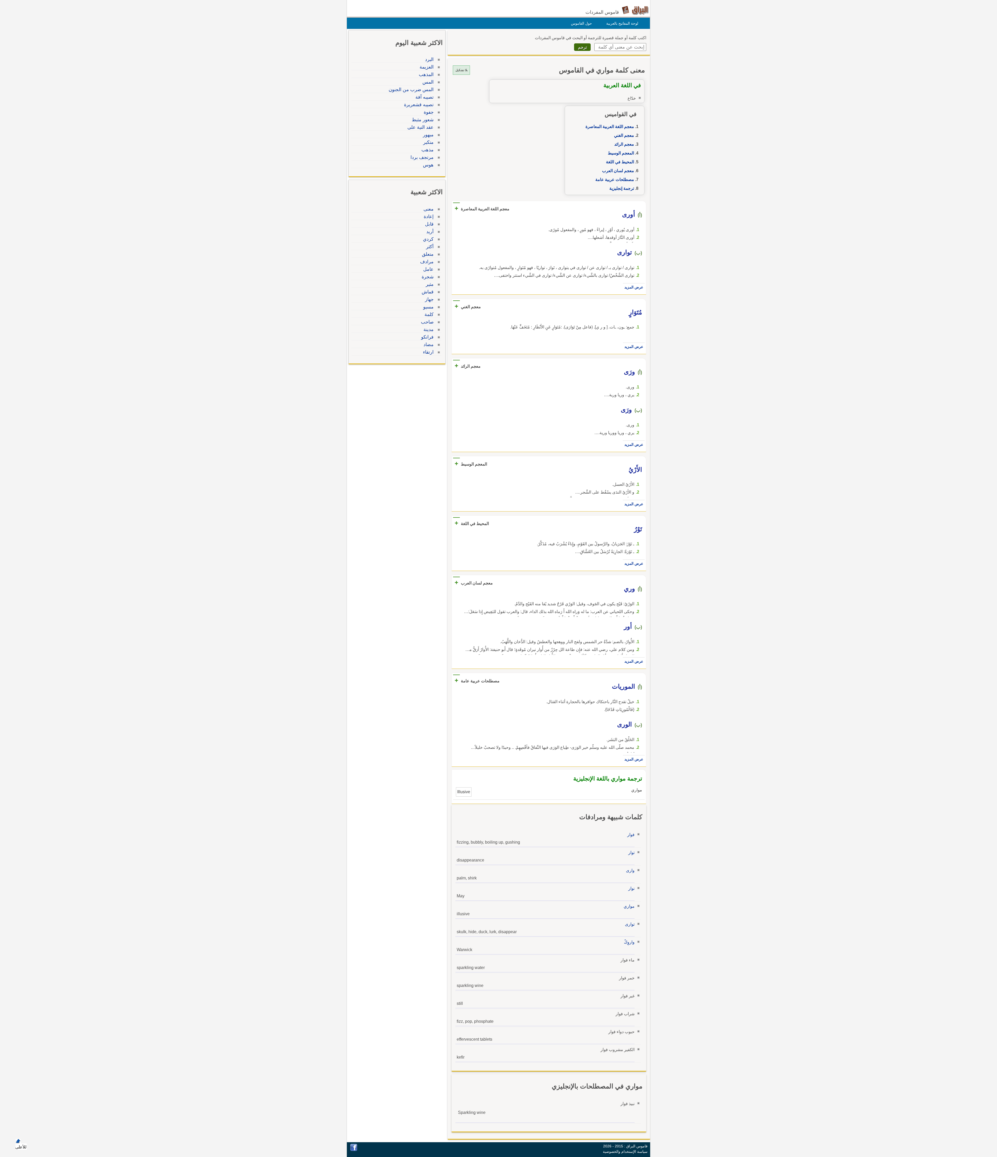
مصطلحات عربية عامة (614, 179)
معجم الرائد (624, 144)
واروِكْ (629, 942)
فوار (631, 834)
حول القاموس (581, 23)
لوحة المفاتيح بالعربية (622, 23)
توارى (630, 924)
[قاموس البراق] (635, 10)
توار (631, 852)
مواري (629, 906)
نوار (631, 888)
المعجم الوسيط (621, 153)
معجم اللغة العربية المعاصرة (609, 126)
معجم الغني (624, 135)
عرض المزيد (633, 287)
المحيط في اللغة (620, 162)
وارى (630, 870)
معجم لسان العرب (618, 171)
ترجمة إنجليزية (621, 188)
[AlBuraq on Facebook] (353, 1149)
